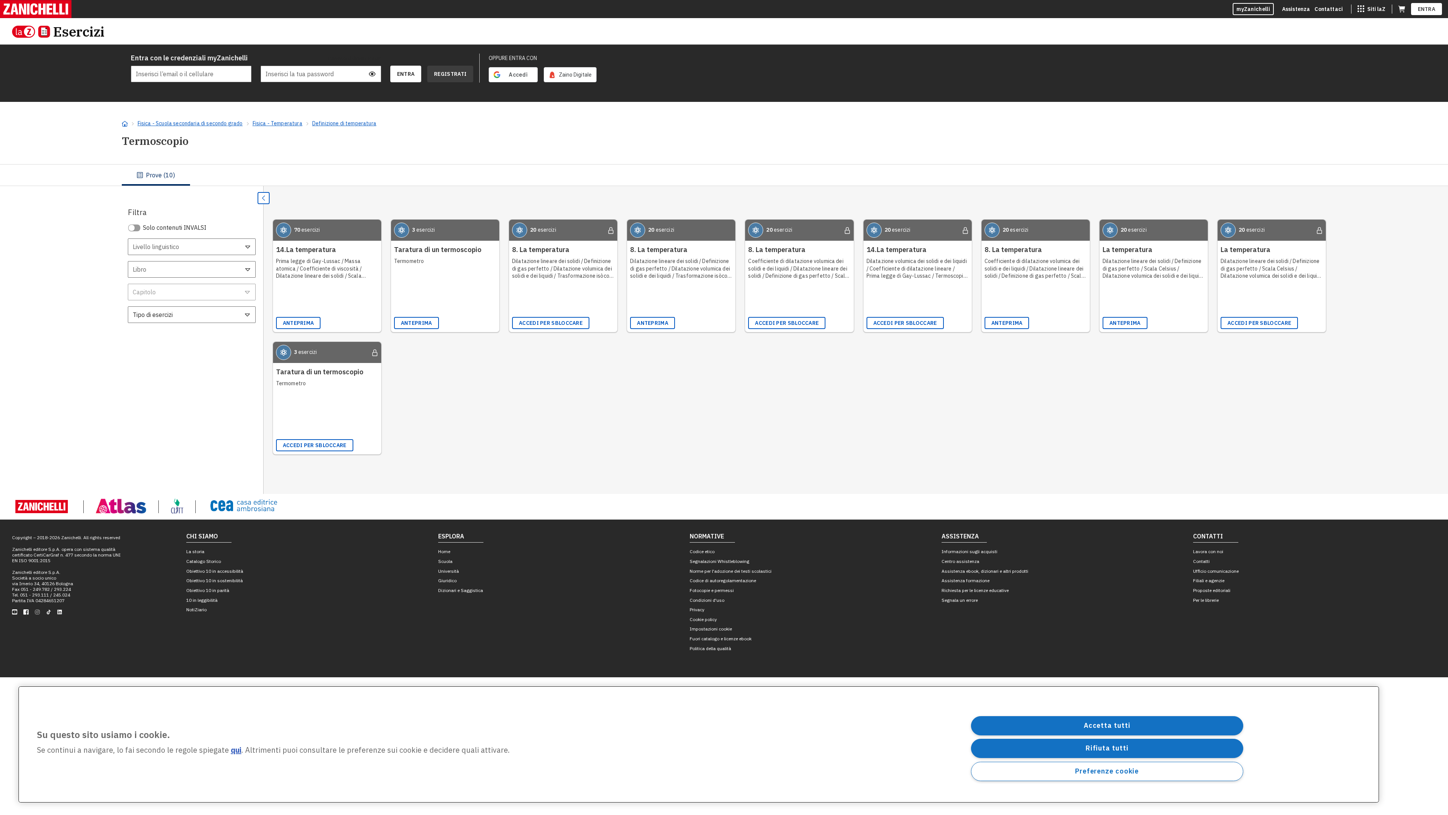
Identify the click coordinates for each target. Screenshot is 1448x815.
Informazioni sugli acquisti (969, 551)
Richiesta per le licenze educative (975, 590)
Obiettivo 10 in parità (207, 590)
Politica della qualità (710, 648)
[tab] (156, 175)
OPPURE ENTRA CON (513, 58)
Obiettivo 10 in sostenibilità (214, 580)
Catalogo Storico (203, 561)
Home (444, 551)
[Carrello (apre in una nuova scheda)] (1401, 9)
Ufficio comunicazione (1216, 571)
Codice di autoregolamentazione (723, 580)
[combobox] (192, 246)
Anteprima (298, 323)
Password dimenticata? (354, 58)
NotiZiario (196, 609)
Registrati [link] (450, 74)
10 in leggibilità (202, 600)
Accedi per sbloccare (551, 323)
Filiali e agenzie (1208, 580)
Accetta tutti (1107, 725)
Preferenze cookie (1107, 771)
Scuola (445, 561)
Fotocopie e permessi (712, 590)
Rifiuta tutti (1107, 748)
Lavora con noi (1208, 551)
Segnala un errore (960, 600)
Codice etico (702, 551)
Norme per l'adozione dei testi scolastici (731, 571)
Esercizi (78, 31)
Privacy (697, 609)
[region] (698, 744)
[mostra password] (372, 73)
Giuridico (447, 580)
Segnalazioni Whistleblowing (719, 561)
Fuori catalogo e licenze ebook (721, 638)
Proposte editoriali (1211, 590)
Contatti (1201, 561)
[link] (570, 74)
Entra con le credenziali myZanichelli (189, 58)
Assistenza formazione (965, 580)
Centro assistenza (960, 561)
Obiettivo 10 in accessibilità (214, 571)
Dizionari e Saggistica (460, 590)
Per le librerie (1206, 600)
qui (236, 750)
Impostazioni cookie (711, 629)
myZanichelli (1253, 9)
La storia (195, 551)
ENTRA (1427, 9)
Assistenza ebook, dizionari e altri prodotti (985, 571)
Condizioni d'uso (707, 600)
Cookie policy (703, 619)
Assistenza (1296, 9)
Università (448, 571)
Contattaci (1329, 9)
